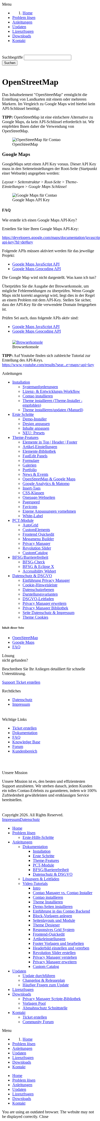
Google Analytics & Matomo (46, 483)
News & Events (35, 474)
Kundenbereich (24, 751)
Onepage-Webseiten (39, 497)
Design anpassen (36, 423)
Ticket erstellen (24, 728)
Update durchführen (39, 976)
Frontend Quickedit (38, 534)
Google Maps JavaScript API (35, 264)
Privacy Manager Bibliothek (45, 608)
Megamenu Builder (38, 539)
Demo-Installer (35, 419)
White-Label (33, 516)
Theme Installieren (48, 902)
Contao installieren (38, 396)
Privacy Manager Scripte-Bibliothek (52, 999)
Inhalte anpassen (36, 428)
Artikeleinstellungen (49, 939)
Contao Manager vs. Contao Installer (62, 893)
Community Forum (38, 1022)
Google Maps (23, 642)
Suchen (9, 63)
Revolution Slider (37, 548)
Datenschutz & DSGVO (32, 576)
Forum (17, 746)
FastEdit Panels (35, 456)
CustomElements (36, 529)
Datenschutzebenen (38, 589)
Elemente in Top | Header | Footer (50, 442)
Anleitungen (22, 842)
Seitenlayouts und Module (54, 920)
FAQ (16, 647)
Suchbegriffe (12, 57)
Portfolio (30, 470)
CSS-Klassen (33, 493)
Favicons (30, 506)
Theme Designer (46, 925)
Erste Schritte (23, 414)
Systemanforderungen (40, 387)
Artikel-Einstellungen (40, 447)
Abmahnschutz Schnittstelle (45, 1008)
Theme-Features (25, 437)
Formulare (31, 460)
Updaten (19, 971)
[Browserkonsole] (27, 342)
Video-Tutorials (35, 883)
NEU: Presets (34, 433)
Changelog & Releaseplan (44, 980)
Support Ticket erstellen (21, 682)
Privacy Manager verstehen (55, 957)
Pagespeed (31, 502)
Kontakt (18, 1012)
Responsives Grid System (53, 929)
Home (17, 828)
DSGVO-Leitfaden (38, 599)
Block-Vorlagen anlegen (52, 916)
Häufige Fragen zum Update (46, 985)
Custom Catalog (46, 966)
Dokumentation (24, 733)
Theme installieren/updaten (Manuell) (53, 410)
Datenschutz (22, 699)
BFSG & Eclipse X (38, 566)
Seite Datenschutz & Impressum (48, 612)
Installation (21, 382)
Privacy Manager (36, 543)
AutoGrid (30, 525)
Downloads (21, 994)
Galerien (29, 465)
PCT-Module (23, 520)
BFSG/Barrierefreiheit (30, 557)
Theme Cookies (35, 617)
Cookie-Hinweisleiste (40, 585)
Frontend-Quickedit (49, 934)
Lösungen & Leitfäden (41, 879)
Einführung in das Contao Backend (61, 911)
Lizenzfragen (23, 989)
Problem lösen (23, 833)
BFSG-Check (34, 562)
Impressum (21, 704)
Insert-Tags (32, 488)
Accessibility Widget (39, 571)
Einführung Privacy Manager (46, 580)
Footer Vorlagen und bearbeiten (58, 943)
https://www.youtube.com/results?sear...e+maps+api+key (48, 365)
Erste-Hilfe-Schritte (38, 837)
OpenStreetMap (25, 638)
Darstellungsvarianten (40, 594)
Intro (37, 888)
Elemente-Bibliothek (39, 451)
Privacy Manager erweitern (44, 603)
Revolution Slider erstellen (54, 952)
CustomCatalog (35, 553)
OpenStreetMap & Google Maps (49, 479)
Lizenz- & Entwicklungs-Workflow (51, 391)
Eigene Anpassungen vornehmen (49, 511)
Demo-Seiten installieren (53, 906)
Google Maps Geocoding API (36, 269)
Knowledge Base (26, 742)
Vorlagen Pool (34, 1003)
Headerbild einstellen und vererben (61, 948)
